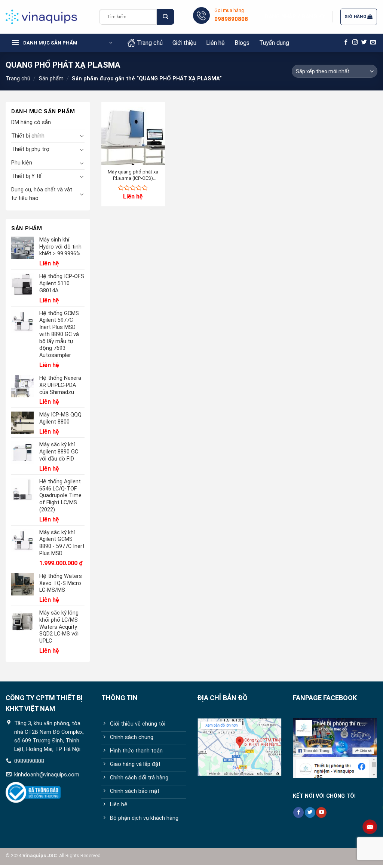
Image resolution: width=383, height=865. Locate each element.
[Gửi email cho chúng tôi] (373, 43)
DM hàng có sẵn (31, 122)
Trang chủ (150, 42)
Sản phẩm (51, 79)
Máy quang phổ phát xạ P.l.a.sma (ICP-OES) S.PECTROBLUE (133, 175)
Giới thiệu (184, 42)
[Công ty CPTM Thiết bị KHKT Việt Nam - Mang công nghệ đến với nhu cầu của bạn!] (47, 17)
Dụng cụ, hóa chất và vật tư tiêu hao (41, 194)
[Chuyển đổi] (82, 136)
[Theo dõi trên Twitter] (364, 43)
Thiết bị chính (28, 136)
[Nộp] (165, 17)
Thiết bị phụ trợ (30, 149)
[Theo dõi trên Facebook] (346, 43)
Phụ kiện (21, 163)
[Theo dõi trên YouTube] (321, 812)
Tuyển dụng (274, 42)
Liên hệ (215, 42)
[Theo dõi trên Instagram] (355, 43)
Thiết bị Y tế (26, 176)
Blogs (242, 42)
